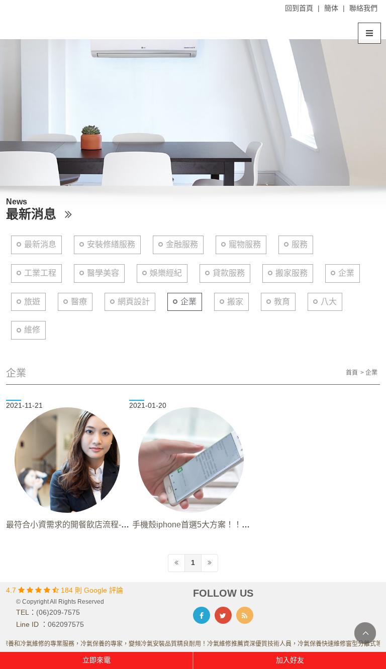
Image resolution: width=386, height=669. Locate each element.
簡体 (331, 8)
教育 (282, 301)
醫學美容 (103, 273)
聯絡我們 (363, 8)
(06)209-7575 (58, 612)
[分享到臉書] (201, 615)
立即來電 (96, 660)
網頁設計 (134, 301)
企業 (346, 273)
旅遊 (32, 301)
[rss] (244, 615)
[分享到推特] (223, 615)
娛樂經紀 (166, 273)
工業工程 (40, 273)
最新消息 (40, 244)
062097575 (66, 624)
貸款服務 (229, 273)
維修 (32, 329)
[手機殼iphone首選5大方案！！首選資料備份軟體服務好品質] (191, 460)
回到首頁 (299, 8)
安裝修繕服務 (111, 244)
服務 (300, 244)
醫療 (79, 301)
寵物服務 (245, 244)
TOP (365, 633)
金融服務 (182, 244)
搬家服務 (291, 273)
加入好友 (290, 660)
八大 (329, 301)
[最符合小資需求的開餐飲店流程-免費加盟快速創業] (67, 460)
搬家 (235, 301)
